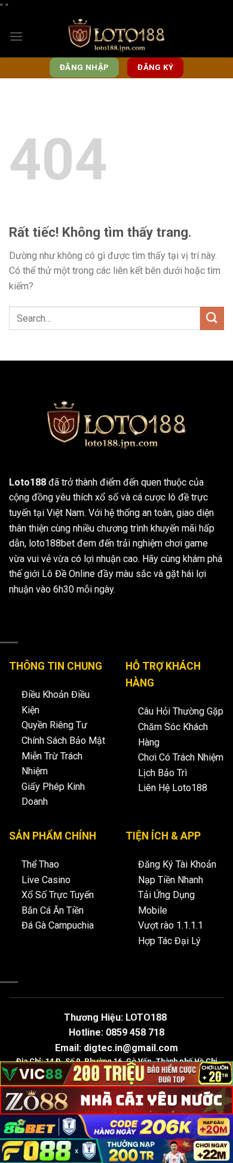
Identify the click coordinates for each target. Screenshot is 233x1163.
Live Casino (46, 880)
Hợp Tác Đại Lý (169, 941)
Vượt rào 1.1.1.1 (170, 925)
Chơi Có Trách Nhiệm (180, 757)
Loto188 (27, 482)
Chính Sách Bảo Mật (63, 740)
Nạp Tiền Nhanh (170, 880)
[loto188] (116, 36)
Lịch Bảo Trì (162, 773)
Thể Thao (40, 864)
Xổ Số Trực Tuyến (58, 895)
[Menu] (16, 36)
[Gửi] (212, 318)
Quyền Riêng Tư (54, 725)
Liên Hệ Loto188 (172, 787)
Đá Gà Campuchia (58, 925)
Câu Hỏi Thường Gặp (180, 711)
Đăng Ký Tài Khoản (177, 864)
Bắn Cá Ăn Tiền (53, 910)
